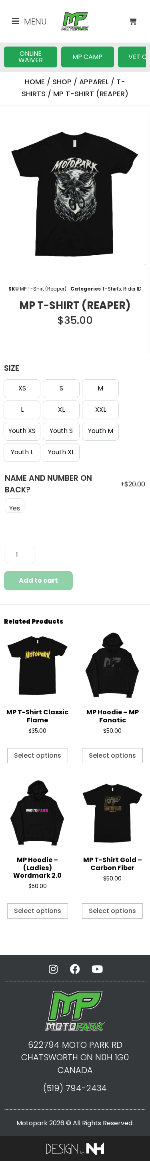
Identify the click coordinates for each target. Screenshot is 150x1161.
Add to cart (38, 580)
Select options (37, 755)
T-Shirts (111, 288)
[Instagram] (53, 969)
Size (11, 368)
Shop (62, 82)
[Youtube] (97, 969)
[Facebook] (75, 969)
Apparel (94, 82)
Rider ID (132, 288)
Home (35, 82)
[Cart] (132, 21)
